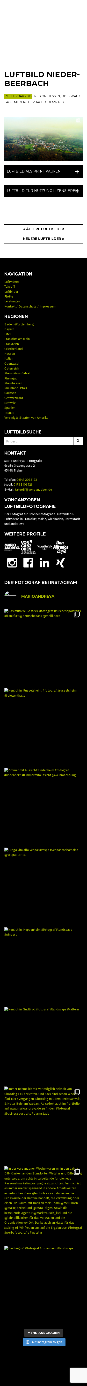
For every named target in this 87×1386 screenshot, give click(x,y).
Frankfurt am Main (17, 339)
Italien (8, 358)
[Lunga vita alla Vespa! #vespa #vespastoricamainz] (43, 887)
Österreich (11, 368)
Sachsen (10, 393)
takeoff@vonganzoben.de (33, 489)
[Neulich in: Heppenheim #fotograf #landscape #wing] (43, 966)
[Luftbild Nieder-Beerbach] (43, 139)
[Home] (43, 32)
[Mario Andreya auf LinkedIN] (60, 562)
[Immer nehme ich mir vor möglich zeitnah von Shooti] (43, 1126)
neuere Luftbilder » (43, 238)
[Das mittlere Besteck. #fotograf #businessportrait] (43, 648)
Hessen (54, 96)
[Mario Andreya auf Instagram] (12, 562)
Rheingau (10, 378)
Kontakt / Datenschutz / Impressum (30, 306)
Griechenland (13, 349)
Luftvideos (12, 282)
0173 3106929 (23, 484)
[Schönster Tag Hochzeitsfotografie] (44, 547)
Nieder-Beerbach (29, 102)
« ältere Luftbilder (43, 229)
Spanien (9, 408)
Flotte (8, 296)
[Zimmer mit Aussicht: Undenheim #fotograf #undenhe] (43, 807)
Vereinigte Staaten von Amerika (26, 417)
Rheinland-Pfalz (16, 388)
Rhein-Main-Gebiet (17, 373)
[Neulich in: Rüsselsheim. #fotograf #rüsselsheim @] (43, 727)
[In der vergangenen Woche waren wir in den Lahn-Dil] (43, 1205)
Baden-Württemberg (19, 324)
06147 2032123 (26, 479)
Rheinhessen (13, 383)
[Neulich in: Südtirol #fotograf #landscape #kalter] (43, 1046)
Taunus (9, 413)
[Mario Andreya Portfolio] (12, 547)
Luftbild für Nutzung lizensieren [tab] (42, 191)
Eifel (7, 334)
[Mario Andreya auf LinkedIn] (44, 562)
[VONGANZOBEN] (28, 547)
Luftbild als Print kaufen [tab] (34, 171)
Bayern (9, 329)
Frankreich (11, 344)
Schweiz (10, 403)
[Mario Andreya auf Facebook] (28, 562)
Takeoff (9, 286)
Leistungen (12, 301)
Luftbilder (11, 291)
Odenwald (70, 96)
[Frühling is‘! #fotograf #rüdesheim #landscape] (43, 1285)
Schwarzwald (13, 398)
